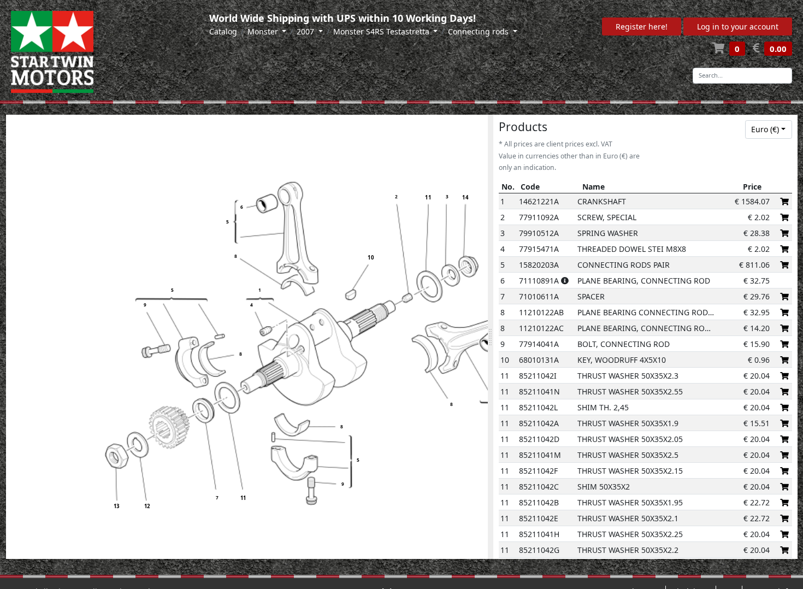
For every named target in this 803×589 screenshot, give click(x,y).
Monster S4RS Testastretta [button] (382, 31)
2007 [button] (306, 31)
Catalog (223, 31)
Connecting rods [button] (479, 31)
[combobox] (768, 129)
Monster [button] (263, 31)
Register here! (642, 26)
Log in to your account (737, 26)
